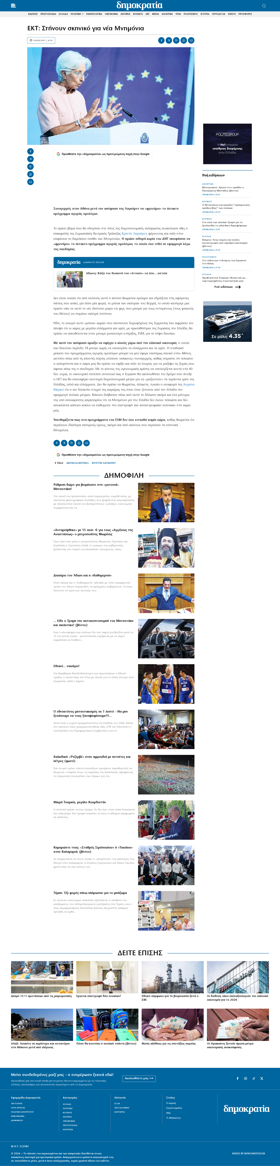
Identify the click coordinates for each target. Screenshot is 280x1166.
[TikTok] (254, 1078)
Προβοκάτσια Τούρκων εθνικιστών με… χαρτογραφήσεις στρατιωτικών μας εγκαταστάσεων (224, 281)
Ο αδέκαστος (173, 1118)
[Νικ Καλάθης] (166, 684)
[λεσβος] (166, 729)
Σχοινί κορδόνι (174, 1108)
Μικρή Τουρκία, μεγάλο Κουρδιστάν (79, 802)
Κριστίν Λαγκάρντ (134, 233)
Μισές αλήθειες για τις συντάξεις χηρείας (169, 1043)
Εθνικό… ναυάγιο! (66, 666)
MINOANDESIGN (254, 1153)
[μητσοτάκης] (166, 639)
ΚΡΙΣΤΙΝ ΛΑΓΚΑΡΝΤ (104, 463)
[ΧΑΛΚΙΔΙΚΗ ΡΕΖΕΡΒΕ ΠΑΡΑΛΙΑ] (166, 774)
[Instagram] (245, 1078)
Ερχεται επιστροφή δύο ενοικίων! (98, 996)
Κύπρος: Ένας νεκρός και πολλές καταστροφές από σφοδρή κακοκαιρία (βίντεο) (224, 243)
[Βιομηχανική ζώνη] (173, 977)
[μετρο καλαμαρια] (166, 865)
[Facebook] (161, 40)
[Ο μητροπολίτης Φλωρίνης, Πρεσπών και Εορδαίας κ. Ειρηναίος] (166, 548)
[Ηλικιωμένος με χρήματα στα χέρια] (173, 1025)
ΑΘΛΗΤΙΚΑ (207, 184)
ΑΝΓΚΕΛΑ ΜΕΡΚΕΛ (77, 463)
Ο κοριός (171, 1103)
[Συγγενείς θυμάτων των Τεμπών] (166, 911)
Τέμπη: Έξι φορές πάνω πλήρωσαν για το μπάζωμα (90, 893)
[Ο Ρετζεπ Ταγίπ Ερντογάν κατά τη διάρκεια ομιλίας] (166, 820)
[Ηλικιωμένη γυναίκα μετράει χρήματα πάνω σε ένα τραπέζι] (238, 1025)
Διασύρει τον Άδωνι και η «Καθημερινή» (82, 575)
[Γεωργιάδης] (166, 593)
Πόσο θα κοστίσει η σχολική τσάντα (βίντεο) (106, 1043)
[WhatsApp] (184, 40)
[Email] (191, 40)
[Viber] (176, 40)
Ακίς (168, 1113)
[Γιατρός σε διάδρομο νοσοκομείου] (107, 977)
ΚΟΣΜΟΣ (207, 202)
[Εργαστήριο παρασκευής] (42, 977)
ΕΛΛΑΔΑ (206, 237)
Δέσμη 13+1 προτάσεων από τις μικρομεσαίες (41, 996)
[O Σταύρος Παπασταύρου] (166, 502)
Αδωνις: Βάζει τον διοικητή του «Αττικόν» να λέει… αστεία (126, 273)
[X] (169, 40)
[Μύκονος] (42, 1025)
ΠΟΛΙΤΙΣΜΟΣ (209, 257)
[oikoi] (238, 977)
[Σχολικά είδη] (107, 1025)
